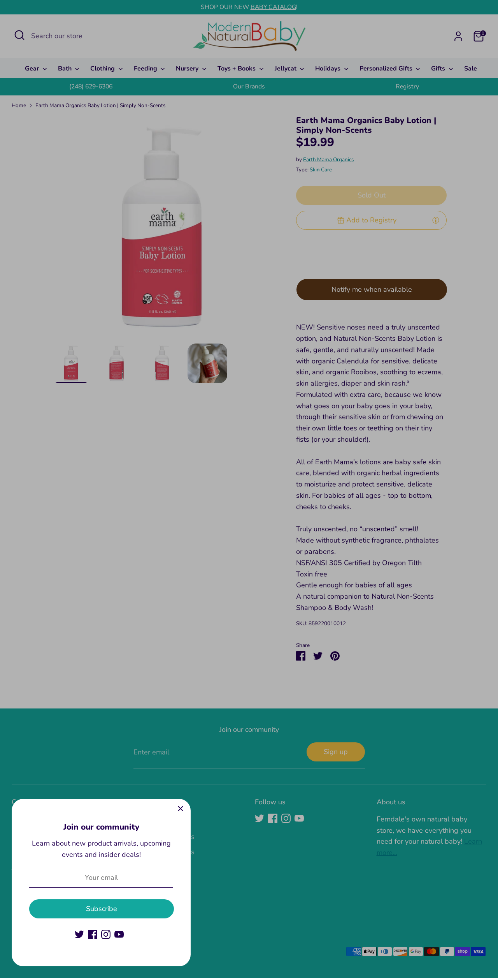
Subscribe (101, 908)
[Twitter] (79, 934)
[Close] (180, 809)
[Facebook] (92, 934)
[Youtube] (119, 934)
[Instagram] (105, 934)
